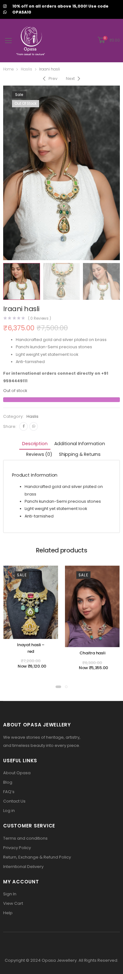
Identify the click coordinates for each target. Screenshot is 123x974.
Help (8, 913)
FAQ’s (9, 792)
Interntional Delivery (23, 867)
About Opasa (17, 773)
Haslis (26, 69)
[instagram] (5, 6)
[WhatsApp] (33, 426)
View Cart (13, 903)
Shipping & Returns (80, 454)
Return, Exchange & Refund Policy (37, 857)
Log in (9, 811)
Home (8, 69)
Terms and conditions (25, 838)
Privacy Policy (17, 848)
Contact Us (14, 801)
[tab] (34, 444)
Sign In (9, 894)
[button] (58, 687)
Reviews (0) (39, 454)
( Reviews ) (39, 319)
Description (34, 443)
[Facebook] (23, 426)
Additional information (79, 443)
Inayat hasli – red (30, 648)
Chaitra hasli (92, 653)
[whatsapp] (5, 12)
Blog (7, 782)
